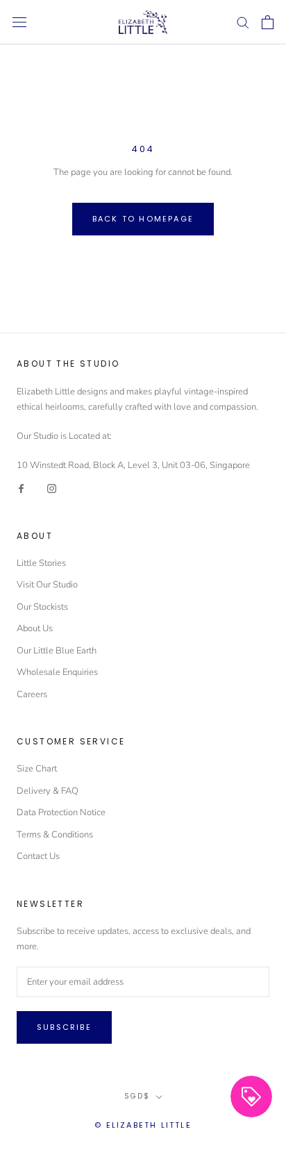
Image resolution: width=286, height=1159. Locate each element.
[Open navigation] (19, 22)
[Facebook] (21, 488)
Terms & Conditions (55, 834)
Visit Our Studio (47, 584)
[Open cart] (268, 22)
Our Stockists (42, 607)
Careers (32, 694)
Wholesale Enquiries (57, 672)
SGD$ (137, 1096)
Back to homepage (143, 218)
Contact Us (38, 856)
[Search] (243, 22)
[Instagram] (51, 488)
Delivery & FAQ (47, 791)
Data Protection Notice (61, 812)
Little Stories (41, 563)
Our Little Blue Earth (56, 650)
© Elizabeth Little (143, 1125)
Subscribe (64, 1027)
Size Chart (37, 768)
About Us (35, 628)
